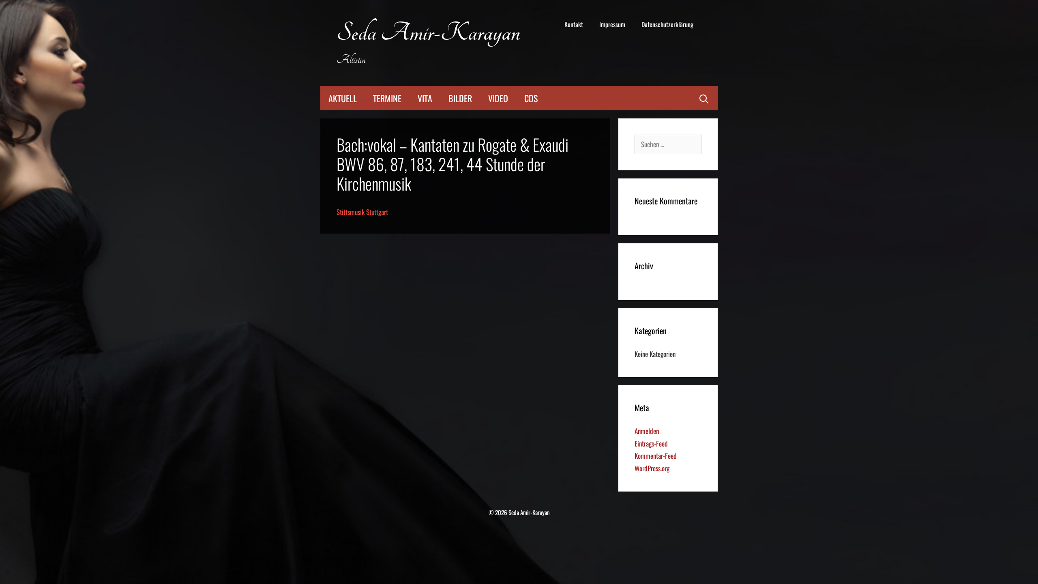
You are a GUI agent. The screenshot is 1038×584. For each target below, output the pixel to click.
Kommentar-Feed (656, 456)
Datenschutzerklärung (667, 24)
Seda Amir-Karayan (428, 33)
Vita (425, 98)
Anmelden (647, 431)
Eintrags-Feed (651, 443)
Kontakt (573, 24)
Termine (387, 98)
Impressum (612, 24)
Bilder (460, 98)
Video (498, 98)
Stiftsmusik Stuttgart (362, 212)
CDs (531, 98)
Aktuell (342, 98)
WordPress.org (652, 468)
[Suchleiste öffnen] (704, 98)
